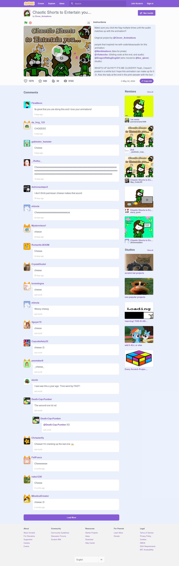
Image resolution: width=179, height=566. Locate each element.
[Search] (72, 3)
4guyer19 (36, 322)
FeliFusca (36, 457)
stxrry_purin (135, 212)
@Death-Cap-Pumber (54, 424)
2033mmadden (136, 242)
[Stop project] (30, 23)
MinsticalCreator (40, 495)
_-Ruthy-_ (36, 160)
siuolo (34, 379)
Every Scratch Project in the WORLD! (136, 369)
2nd (132, 149)
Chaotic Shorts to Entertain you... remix (141, 180)
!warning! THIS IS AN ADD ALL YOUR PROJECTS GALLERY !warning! (136, 321)
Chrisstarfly (37, 437)
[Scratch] (29, 3)
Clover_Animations (43, 16)
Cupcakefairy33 (39, 341)
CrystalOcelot (38, 264)
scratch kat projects (134, 273)
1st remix (134, 119)
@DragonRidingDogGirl (107, 57)
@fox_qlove (142, 57)
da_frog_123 (38, 122)
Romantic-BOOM (40, 244)
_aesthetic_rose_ (137, 152)
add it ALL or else (133, 345)
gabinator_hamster (41, 141)
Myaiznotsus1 (38, 225)
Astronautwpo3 (39, 186)
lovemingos (37, 283)
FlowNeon (36, 103)
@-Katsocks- (101, 54)
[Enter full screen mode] (88, 22)
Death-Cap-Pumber (41, 399)
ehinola (35, 206)
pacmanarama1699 (138, 121)
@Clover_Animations (124, 37)
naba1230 (36, 476)
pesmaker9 (37, 360)
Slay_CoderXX (136, 182)
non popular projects (135, 297)
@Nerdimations (103, 51)
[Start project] (26, 23)
